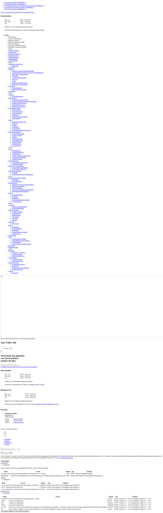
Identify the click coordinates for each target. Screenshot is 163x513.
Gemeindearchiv (17, 88)
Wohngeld (15, 76)
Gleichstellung (16, 118)
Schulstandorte (16, 151)
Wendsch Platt (16, 234)
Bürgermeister (16, 110)
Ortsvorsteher (16, 128)
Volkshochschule (17, 159)
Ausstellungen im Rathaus (20, 232)
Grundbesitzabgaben (18, 134)
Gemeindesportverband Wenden (21, 244)
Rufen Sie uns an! (17, 367)
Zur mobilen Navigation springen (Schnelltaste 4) (19, 7)
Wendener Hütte (13, 247)
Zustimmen (6, 465)
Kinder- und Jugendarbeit (15, 166)
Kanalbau (15, 196)
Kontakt (14, 220)
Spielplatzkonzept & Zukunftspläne (22, 174)
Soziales (10, 69)
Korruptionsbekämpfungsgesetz (21, 130)
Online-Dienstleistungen (19, 103)
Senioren (14, 79)
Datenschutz (8, 442)
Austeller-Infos (16, 213)
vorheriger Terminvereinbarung (44, 404)
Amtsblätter (15, 127)
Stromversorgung (17, 259)
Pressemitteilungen (17, 96)
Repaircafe (15, 266)
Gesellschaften (12, 257)
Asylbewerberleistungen (19, 78)
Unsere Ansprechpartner (30, 367)
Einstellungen (5, 461)
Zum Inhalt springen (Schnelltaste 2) (15, 4)
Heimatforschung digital (19, 89)
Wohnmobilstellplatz (18, 208)
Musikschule (12, 235)
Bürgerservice (12, 52)
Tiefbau (10, 193)
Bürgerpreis (15, 223)
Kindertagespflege (17, 164)
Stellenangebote (13, 59)
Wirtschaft (11, 251)
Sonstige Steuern (17, 135)
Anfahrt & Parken (17, 212)
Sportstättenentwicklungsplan (21, 240)
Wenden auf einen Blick (15, 64)
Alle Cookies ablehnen (8, 511)
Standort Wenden (17, 254)
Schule (10, 149)
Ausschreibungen (17, 195)
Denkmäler (11, 246)
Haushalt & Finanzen (14, 132)
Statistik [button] (3, 477)
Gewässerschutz (17, 201)
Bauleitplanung (12, 183)
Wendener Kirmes (13, 50)
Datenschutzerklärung (66, 458)
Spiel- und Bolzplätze (14, 171)
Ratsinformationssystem (19, 122)
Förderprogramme (17, 269)
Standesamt (15, 115)
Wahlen (14, 125)
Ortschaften (11, 91)
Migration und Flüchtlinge (20, 84)
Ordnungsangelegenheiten (20, 117)
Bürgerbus (15, 273)
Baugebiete (15, 179)
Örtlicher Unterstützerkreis (20, 83)
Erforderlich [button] (4, 463)
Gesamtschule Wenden (19, 157)
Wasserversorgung (17, 261)
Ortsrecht (15, 123)
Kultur (10, 225)
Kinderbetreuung (13, 161)
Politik (10, 120)
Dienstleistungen (13, 55)
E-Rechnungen (16, 145)
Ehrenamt (11, 222)
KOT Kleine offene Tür (19, 169)
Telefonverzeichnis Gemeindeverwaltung (24, 101)
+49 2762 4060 (17, 419)
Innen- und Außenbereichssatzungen (23, 190)
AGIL (14, 81)
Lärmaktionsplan (17, 181)
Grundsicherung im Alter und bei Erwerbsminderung (27, 72)
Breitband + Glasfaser (18, 252)
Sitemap (7, 441)
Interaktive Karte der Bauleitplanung (23, 184)
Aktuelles (11, 95)
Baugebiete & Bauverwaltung (17, 178)
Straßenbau (15, 198)
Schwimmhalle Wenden (19, 239)
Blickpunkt (15, 66)
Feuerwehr (11, 67)
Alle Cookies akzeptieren (22, 511)
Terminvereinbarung (14, 54)
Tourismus (11, 205)
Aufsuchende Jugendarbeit (20, 167)
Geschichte (11, 86)
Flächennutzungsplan (18, 186)
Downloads (15, 217)
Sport (10, 237)
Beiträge (14, 137)
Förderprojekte (16, 144)
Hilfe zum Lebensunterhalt (20, 74)
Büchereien (15, 230)
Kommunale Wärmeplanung (20, 268)
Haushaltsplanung (17, 140)
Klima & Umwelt (13, 263)
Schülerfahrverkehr (17, 152)
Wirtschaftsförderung (18, 256)
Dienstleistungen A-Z (18, 105)
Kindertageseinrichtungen (19, 162)
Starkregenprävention (18, 264)
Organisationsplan (17, 111)
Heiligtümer (15, 227)
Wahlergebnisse (13, 61)
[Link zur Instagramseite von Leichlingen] (6, 436)
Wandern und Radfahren (19, 207)
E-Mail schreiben (18, 422)
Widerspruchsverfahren (19, 106)
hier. (43, 30)
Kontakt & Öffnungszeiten (20, 100)
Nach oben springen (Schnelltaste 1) (15, 2)
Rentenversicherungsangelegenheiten (23, 71)
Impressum (8, 439)
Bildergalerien (16, 215)
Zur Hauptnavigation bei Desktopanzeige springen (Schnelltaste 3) (24, 6)
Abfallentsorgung (13, 57)
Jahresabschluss (16, 142)
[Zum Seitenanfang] (1, 451)
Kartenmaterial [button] (5, 491)
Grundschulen (16, 154)
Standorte (15, 173)
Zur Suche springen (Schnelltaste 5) (15, 9)
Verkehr (10, 271)
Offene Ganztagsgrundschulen (21, 156)
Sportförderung (16, 242)
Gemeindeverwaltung (14, 108)
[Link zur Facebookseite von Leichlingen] (6, 433)
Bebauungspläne (17, 188)
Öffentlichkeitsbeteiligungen (20, 191)
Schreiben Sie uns (6, 367)
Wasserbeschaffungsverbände (21, 200)
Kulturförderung (17, 229)
